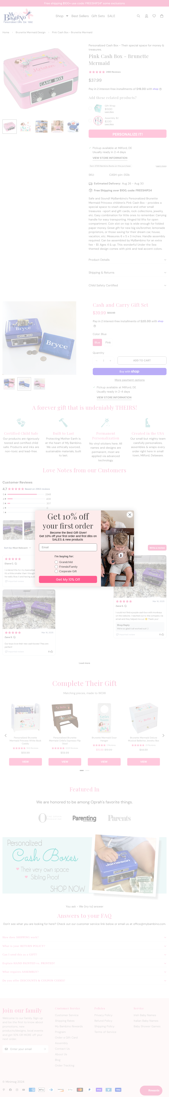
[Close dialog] (130, 515)
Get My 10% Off (68, 579)
